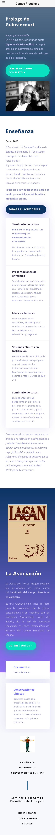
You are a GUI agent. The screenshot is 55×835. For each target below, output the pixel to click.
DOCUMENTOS (27, 767)
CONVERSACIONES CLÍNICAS (27, 773)
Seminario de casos (25, 392)
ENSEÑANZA (27, 762)
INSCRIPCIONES (27, 813)
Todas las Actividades (24, 209)
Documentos (22, 667)
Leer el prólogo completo (20, 70)
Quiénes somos (19, 645)
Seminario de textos (25, 224)
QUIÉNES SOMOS (27, 818)
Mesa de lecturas (23, 313)
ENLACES (27, 823)
